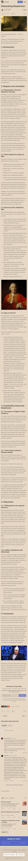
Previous (5, 716)
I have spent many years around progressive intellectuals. (8, 824)
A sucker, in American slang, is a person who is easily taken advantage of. (10, 804)
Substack (7, 858)
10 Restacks (17, 706)
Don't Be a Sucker (6, 802)
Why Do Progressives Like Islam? (10, 812)
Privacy (15, 850)
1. (1, 813)
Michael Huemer (7, 9)
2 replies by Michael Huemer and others (14, 785)
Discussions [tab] (11, 798)
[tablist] (7, 725)
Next (23, 716)
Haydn (5, 755)
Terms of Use (20, 698)
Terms (19, 850)
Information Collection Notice (15, 700)
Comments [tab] (4, 725)
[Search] (25, 798)
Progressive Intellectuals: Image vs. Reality (10, 821)
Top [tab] (2, 798)
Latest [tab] (6, 798)
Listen (25, 9)
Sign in (25, 2)
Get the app (20, 854)
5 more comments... (5, 791)
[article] (14, 805)
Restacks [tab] (10, 725)
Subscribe (20, 2)
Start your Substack (10, 854)
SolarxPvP (6, 738)
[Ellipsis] (26, 738)
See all (4, 832)
